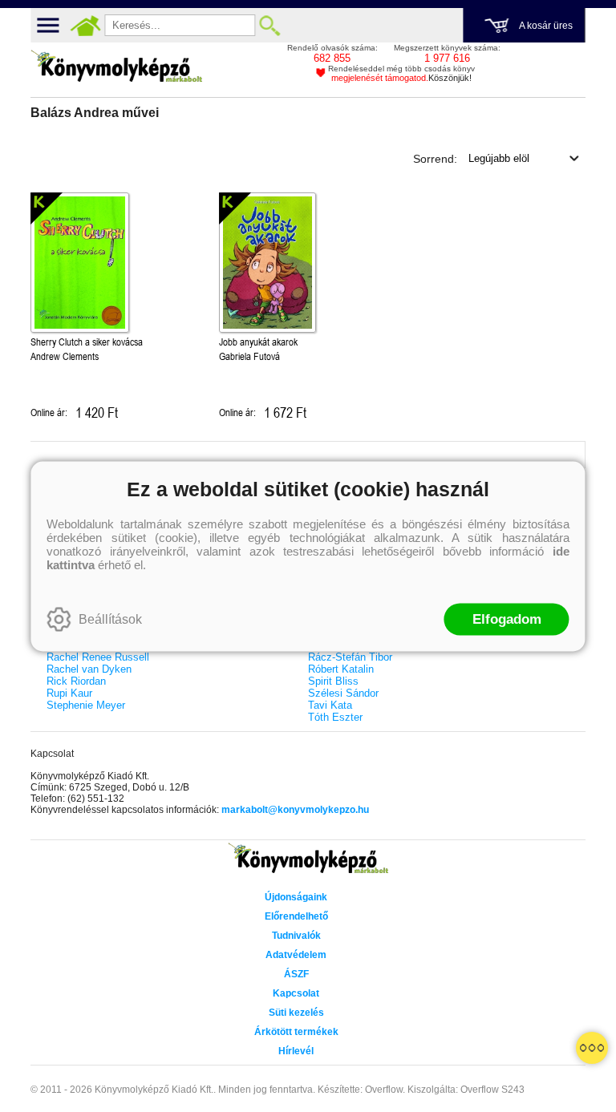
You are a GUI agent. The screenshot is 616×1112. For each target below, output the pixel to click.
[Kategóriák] (592, 1048)
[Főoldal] (85, 25)
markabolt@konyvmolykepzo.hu (295, 809)
